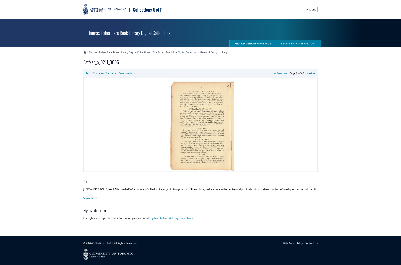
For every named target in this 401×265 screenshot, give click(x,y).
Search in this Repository (298, 43)
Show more (90, 198)
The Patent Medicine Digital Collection (175, 52)
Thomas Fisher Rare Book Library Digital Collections (119, 52)
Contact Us (311, 243)
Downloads (125, 73)
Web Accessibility (293, 243)
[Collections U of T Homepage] (84, 52)
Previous (282, 73)
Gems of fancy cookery (213, 52)
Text (88, 73)
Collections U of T (102, 243)
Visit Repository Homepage (252, 43)
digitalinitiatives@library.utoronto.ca (171, 218)
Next (309, 73)
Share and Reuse (103, 73)
